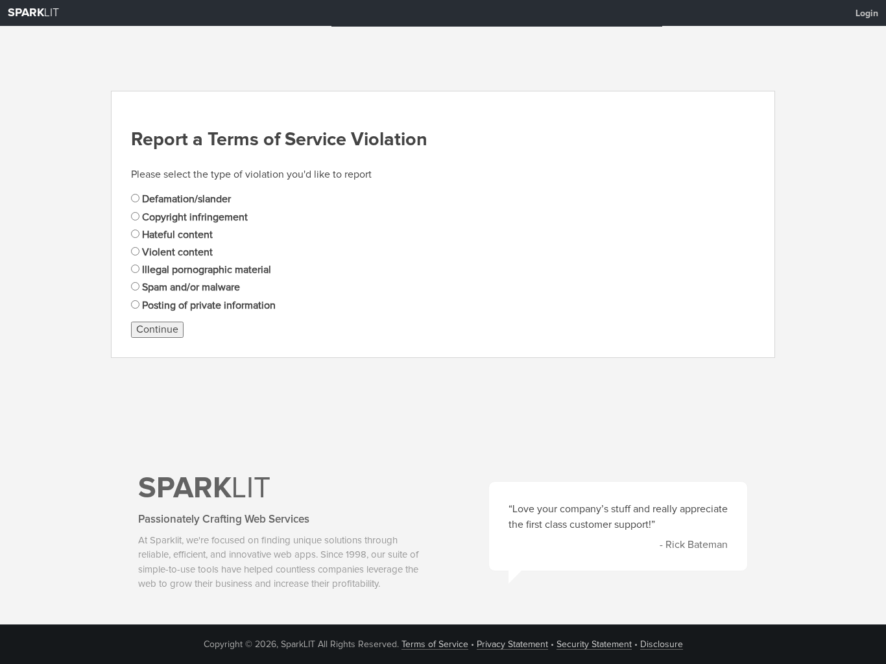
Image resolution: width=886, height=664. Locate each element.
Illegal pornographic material (205, 270)
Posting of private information (207, 305)
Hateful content (176, 235)
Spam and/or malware (189, 287)
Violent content (176, 252)
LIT (33, 13)
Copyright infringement (193, 217)
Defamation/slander (185, 199)
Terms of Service (434, 644)
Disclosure (661, 644)
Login (867, 13)
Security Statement (594, 644)
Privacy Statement (512, 644)
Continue (157, 329)
